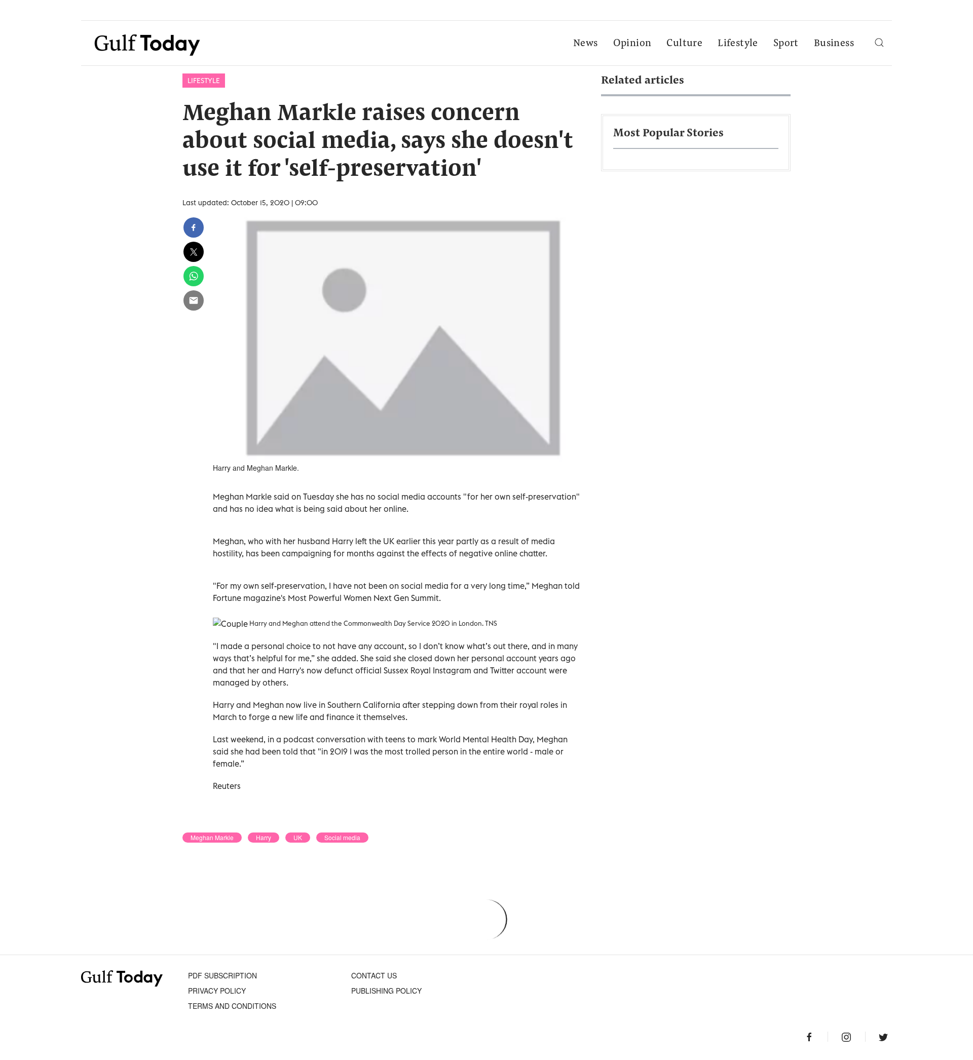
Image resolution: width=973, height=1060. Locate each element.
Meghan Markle (212, 838)
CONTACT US (374, 975)
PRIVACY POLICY (217, 991)
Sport (786, 44)
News (585, 44)
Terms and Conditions (232, 1006)
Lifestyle (738, 44)
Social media (342, 838)
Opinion (632, 44)
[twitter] (193, 252)
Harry (263, 838)
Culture (684, 44)
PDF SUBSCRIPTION (222, 975)
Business (834, 44)
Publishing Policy (386, 991)
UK (297, 838)
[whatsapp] (193, 276)
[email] (193, 300)
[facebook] (193, 227)
